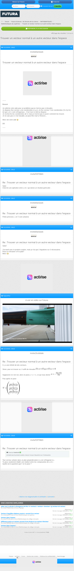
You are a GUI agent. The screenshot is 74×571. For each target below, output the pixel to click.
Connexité (50, 497)
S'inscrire (55, 2)
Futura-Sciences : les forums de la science (24, 21)
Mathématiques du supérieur (10, 24)
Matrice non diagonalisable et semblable (33, 497)
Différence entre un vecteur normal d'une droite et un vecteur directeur (24, 521)
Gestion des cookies (32, 556)
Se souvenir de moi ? (47, 6)
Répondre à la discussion (37, 29)
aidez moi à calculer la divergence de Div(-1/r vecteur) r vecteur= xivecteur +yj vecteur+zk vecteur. (33, 506)
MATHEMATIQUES (46, 21)
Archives (17, 556)
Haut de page (61, 556)
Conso (23, 556)
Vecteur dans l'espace (8, 517)
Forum (7, 21)
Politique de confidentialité (47, 556)
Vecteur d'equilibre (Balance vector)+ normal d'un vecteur (20, 513)
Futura (11, 556)
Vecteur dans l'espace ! (8, 525)
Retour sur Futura (18, 2)
